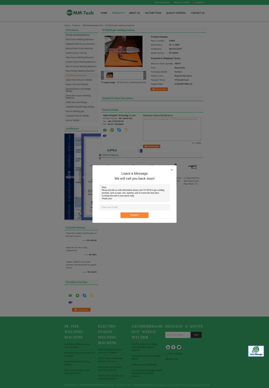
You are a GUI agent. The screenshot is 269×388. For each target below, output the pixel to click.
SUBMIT (134, 215)
